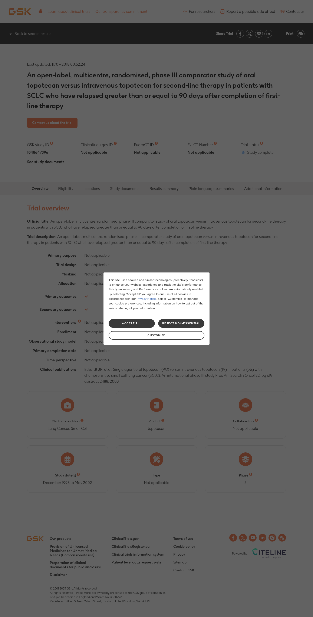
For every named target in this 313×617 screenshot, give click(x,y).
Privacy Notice (146, 298)
